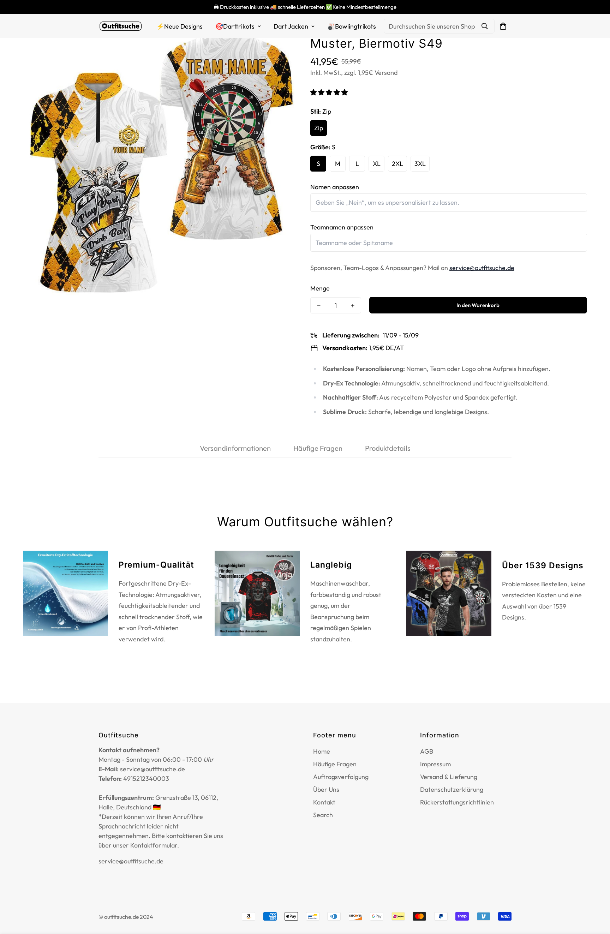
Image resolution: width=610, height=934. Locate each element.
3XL (420, 164)
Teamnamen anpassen (341, 227)
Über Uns (326, 789)
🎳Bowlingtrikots (351, 26)
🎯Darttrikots (235, 26)
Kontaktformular (153, 845)
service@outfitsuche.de (481, 268)
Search (323, 815)
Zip (318, 128)
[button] (329, 92)
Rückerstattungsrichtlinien (457, 802)
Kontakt (324, 802)
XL (377, 164)
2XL (397, 164)
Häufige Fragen (335, 764)
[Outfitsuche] (120, 26)
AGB (426, 751)
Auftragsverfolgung (341, 777)
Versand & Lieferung (448, 777)
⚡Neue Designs (179, 26)
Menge (320, 288)
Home (321, 751)
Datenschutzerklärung (451, 789)
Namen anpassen (334, 187)
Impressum (435, 764)
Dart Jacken (291, 26)
